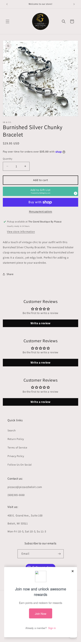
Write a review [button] (40, 323)
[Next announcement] (74, 4)
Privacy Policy (16, 456)
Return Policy (16, 439)
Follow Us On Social (20, 464)
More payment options (40, 211)
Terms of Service (17, 447)
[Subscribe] (59, 553)
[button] (7, 21)
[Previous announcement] (7, 4)
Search (12, 430)
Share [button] (10, 274)
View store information (21, 231)
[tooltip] (75, 193)
